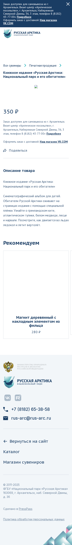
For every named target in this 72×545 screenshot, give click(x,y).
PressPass (25, 508)
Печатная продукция (42, 65)
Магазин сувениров (23, 462)
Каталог (11, 451)
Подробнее (24, 17)
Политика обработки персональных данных (34, 519)
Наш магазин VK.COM (54, 141)
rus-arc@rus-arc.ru (31, 418)
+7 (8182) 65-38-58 (30, 409)
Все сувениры (12, 65)
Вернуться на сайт (29, 441)
